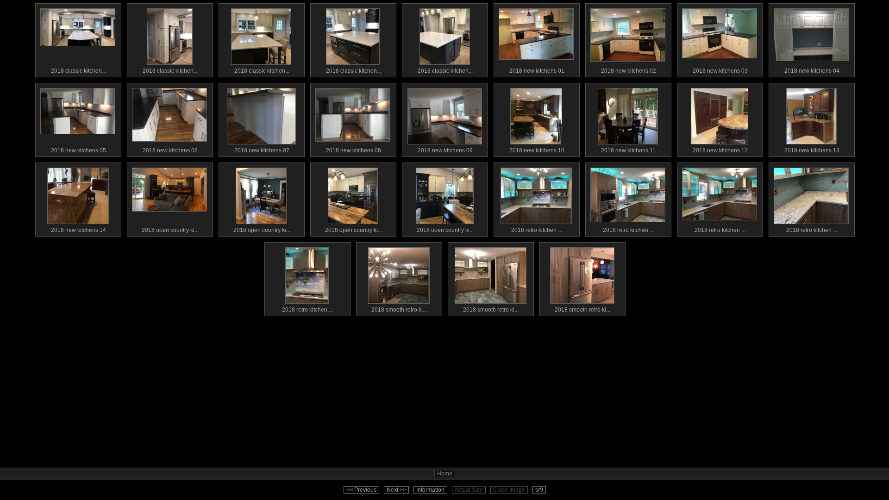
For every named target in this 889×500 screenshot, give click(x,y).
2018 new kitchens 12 (720, 150)
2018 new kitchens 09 (445, 150)
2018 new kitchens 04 (811, 71)
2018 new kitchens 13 (811, 150)
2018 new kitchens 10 (536, 150)
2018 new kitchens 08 (353, 150)
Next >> (396, 490)
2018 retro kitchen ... (536, 230)
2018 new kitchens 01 (536, 71)
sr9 (539, 490)
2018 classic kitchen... (78, 71)
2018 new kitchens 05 (78, 150)
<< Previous (361, 490)
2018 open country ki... (170, 230)
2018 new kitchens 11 (628, 150)
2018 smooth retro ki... (399, 309)
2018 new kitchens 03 (720, 71)
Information (430, 490)
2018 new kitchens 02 (628, 71)
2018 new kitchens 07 (261, 150)
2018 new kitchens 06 (170, 150)
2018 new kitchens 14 (78, 230)
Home (444, 473)
